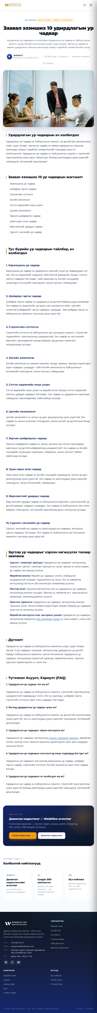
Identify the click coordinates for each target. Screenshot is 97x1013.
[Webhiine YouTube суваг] (18, 962)
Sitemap (89, 1009)
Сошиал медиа (57, 939)
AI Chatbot (55, 934)
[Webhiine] (25, 923)
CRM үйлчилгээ (57, 943)
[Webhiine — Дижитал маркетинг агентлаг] (13, 5)
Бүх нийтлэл (56, 975)
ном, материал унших (48, 618)
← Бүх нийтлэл (29, 20)
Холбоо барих (10, 992)
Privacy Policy (56, 984)
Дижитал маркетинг (51, 835)
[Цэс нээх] (90, 5)
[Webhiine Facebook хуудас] (6, 962)
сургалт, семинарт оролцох (63, 737)
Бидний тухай (10, 975)
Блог (6, 988)
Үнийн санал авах (23, 835)
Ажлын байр (9, 984)
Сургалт (7, 979)
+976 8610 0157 (17, 942)
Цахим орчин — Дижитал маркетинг (55, 20)
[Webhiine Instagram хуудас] (12, 962)
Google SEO (56, 930)
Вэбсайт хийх (57, 926)
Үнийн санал (56, 979)
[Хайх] (84, 5)
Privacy (80, 1009)
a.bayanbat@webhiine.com (22, 946)
